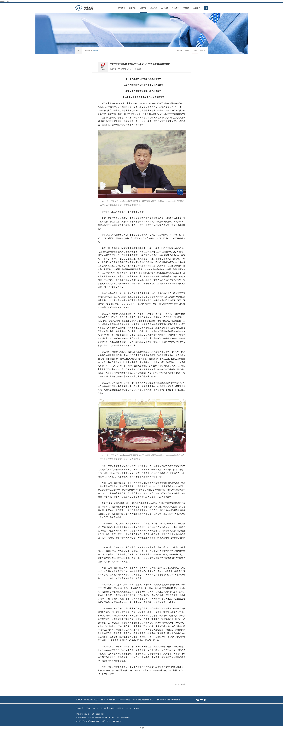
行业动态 (187, 50)
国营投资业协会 (124, 700)
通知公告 (202, 50)
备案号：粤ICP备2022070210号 (111, 721)
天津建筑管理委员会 (91, 700)
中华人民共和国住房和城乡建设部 (168, 700)
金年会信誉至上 (4, 1)
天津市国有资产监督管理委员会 (143, 700)
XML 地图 (141, 728)
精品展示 (175, 8)
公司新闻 (179, 50)
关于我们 (132, 8)
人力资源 (196, 8)
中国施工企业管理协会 (108, 700)
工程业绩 (164, 8)
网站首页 (121, 8)
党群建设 (195, 50)
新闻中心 (143, 8)
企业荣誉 (153, 8)
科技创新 (186, 8)
